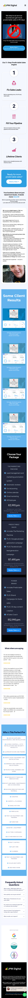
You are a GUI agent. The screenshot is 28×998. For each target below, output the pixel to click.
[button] (25, 5)
